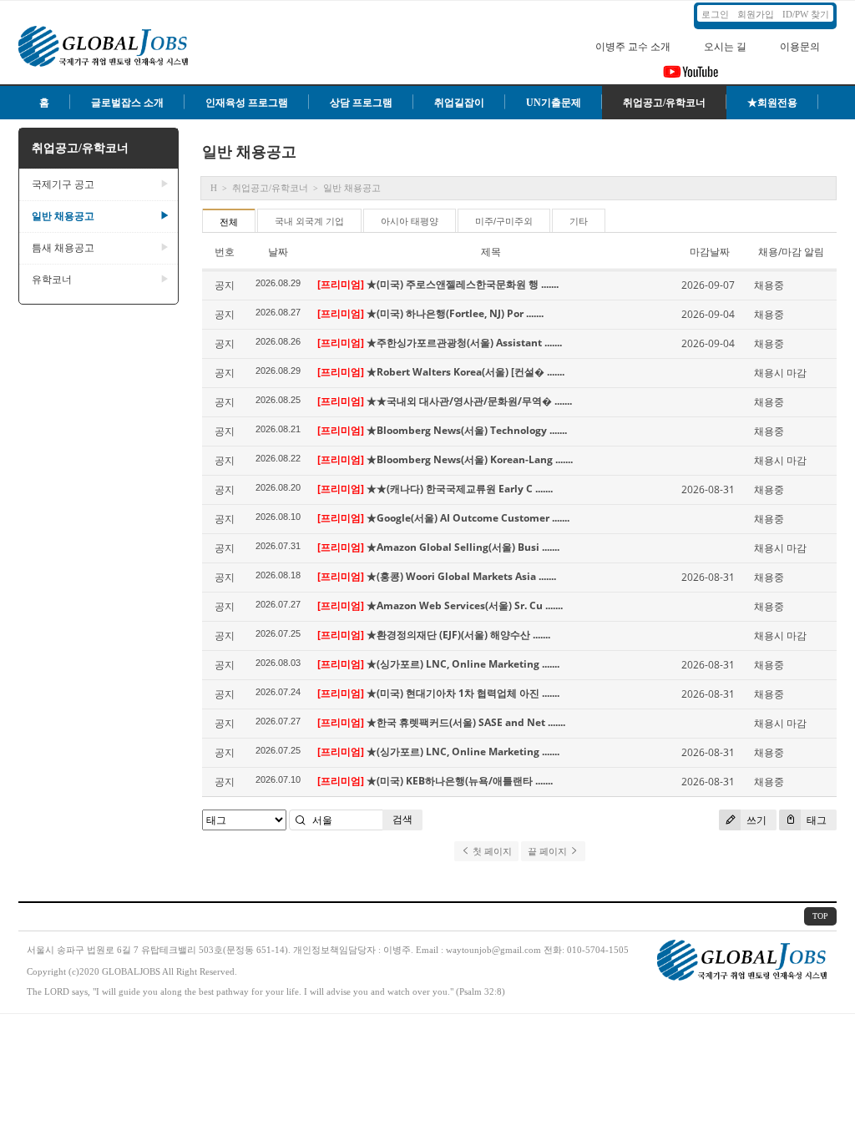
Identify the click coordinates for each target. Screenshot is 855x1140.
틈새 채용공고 (100, 248)
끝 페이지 (548, 851)
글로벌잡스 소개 (127, 102)
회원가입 (755, 14)
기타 (578, 221)
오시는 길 (725, 47)
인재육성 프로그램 (246, 102)
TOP (820, 916)
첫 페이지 (491, 851)
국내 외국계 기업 (309, 221)
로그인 (715, 14)
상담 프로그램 (361, 102)
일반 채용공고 (100, 216)
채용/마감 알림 (791, 252)
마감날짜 (710, 252)
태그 (815, 820)
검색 (402, 819)
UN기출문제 (553, 102)
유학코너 (100, 279)
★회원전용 (772, 102)
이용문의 (800, 47)
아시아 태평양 (409, 221)
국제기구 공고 (100, 184)
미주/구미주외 (504, 221)
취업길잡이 (459, 102)
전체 (229, 222)
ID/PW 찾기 (805, 14)
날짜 (278, 252)
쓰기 (755, 820)
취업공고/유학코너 (664, 102)
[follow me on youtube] (691, 77)
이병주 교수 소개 (632, 47)
